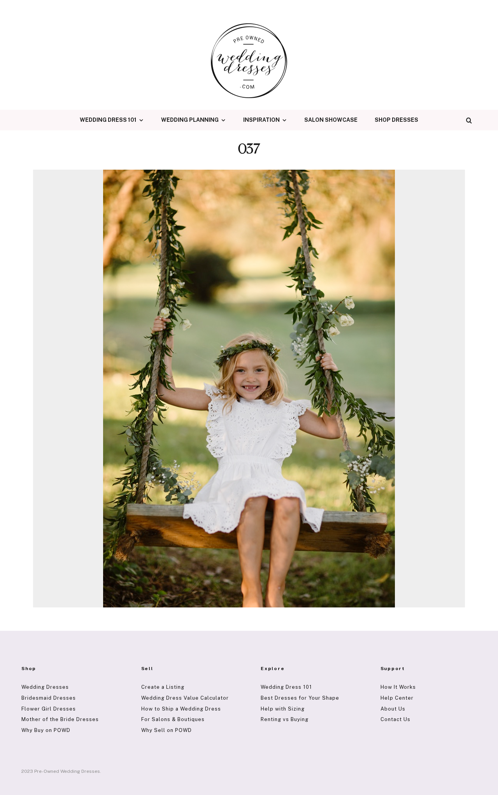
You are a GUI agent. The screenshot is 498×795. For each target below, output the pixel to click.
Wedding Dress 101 (108, 120)
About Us (393, 709)
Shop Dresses (396, 120)
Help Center (397, 698)
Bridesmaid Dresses (48, 698)
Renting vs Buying (285, 719)
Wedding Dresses (45, 687)
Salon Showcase (331, 120)
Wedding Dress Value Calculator (185, 698)
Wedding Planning (190, 120)
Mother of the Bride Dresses (60, 719)
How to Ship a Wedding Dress (181, 709)
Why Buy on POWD (45, 730)
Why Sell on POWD (166, 730)
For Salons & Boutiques (173, 719)
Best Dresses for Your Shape (300, 698)
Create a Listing (162, 687)
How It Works (398, 687)
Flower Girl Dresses (48, 709)
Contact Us (395, 719)
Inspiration (261, 120)
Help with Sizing (283, 709)
